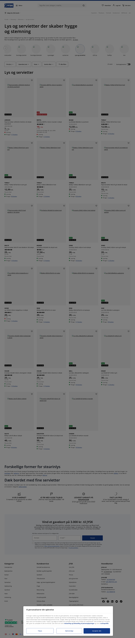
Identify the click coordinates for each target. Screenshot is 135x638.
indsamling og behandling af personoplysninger (79, 623)
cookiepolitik (104, 623)
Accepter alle (96, 631)
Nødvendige (69, 631)
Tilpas (40, 631)
